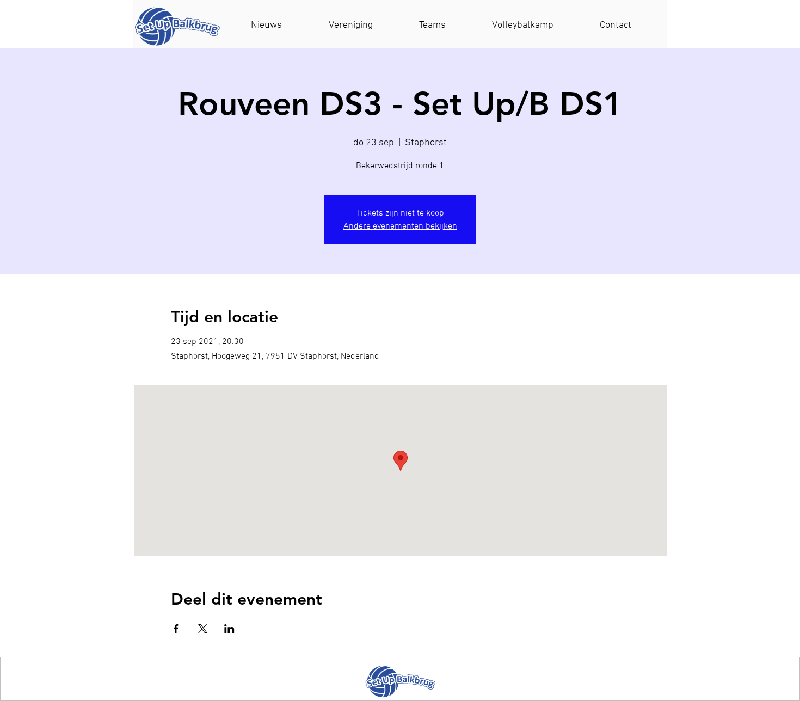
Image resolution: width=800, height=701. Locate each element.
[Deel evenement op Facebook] (176, 628)
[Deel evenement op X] (203, 628)
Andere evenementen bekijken (400, 226)
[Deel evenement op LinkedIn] (229, 628)
